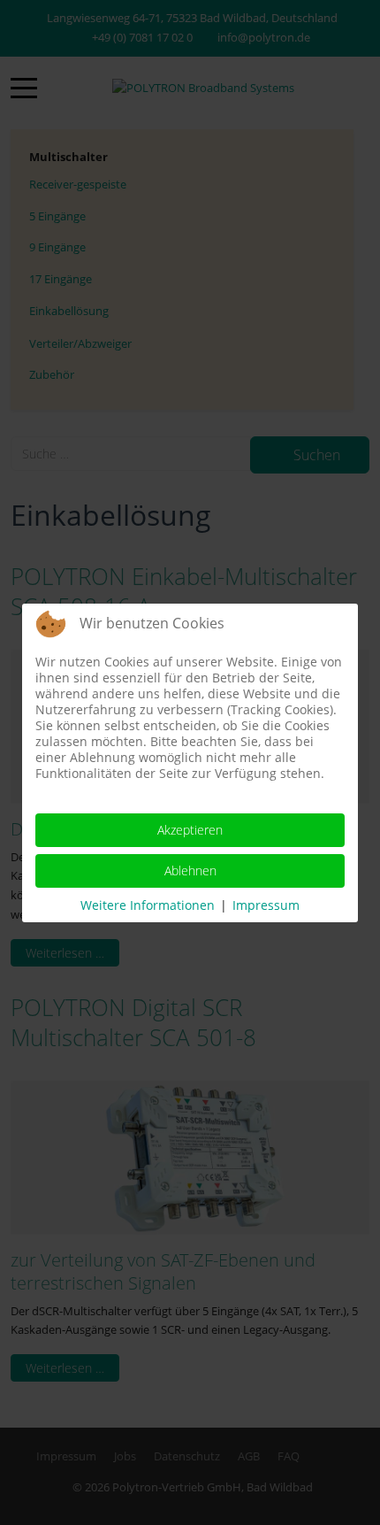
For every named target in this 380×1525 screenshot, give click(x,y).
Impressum (266, 905)
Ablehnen (190, 870)
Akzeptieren (190, 829)
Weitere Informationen (147, 905)
